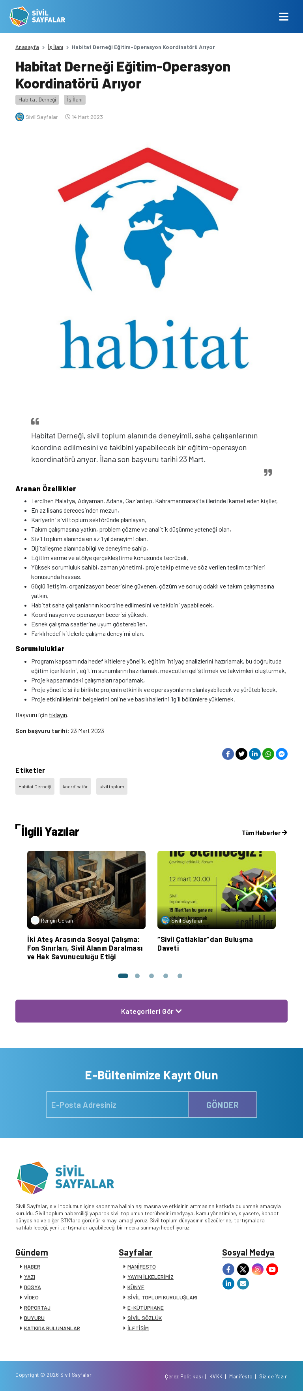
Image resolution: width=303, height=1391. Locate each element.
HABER (32, 1266)
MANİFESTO (141, 1266)
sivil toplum (111, 786)
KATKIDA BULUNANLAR (52, 1328)
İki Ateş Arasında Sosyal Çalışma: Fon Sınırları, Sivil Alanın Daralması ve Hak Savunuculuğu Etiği (85, 948)
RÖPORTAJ (37, 1307)
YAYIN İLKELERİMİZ (150, 1276)
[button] (123, 976)
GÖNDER (222, 1105)
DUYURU (34, 1317)
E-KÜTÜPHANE (145, 1307)
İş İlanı (55, 46)
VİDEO (31, 1297)
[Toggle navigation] (284, 16)
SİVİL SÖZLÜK (144, 1317)
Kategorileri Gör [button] (148, 1011)
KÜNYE (135, 1287)
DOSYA (32, 1287)
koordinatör (75, 786)
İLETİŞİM (138, 1328)
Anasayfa (27, 46)
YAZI (29, 1276)
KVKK (216, 1376)
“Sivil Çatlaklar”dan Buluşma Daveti (205, 943)
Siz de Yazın (273, 1376)
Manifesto (241, 1376)
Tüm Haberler (262, 832)
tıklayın (58, 714)
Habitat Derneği (37, 99)
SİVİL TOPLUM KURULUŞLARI (162, 1297)
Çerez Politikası (184, 1376)
